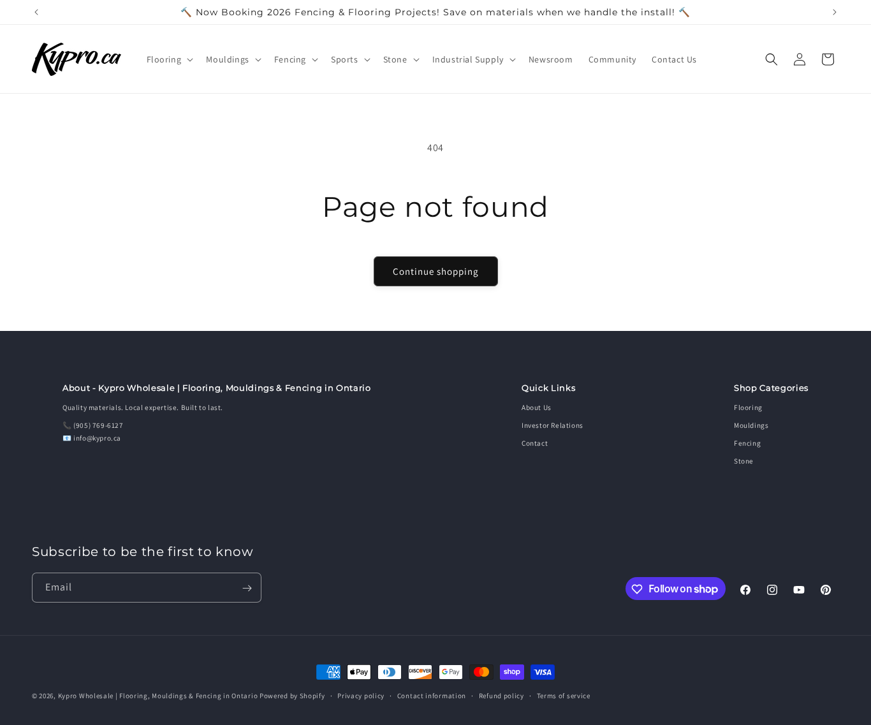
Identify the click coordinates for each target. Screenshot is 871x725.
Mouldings (751, 425)
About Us (537, 407)
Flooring (748, 407)
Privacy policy (360, 695)
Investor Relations (552, 425)
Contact (535, 443)
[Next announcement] (835, 12)
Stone (744, 461)
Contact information (431, 695)
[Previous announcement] (36, 12)
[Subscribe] (247, 588)
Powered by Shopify (292, 695)
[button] (169, 59)
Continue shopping (436, 271)
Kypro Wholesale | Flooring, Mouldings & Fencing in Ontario (158, 695)
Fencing (747, 443)
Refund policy (501, 695)
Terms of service (563, 695)
